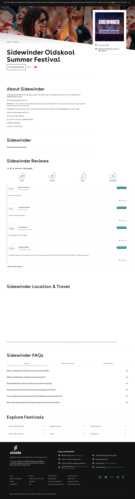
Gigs (12, 457)
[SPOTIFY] (106, 477)
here (113, 2)
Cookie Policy (13, 484)
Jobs (30, 484)
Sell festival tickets (73, 481)
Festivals (16, 42)
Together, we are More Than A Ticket (74, 467)
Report (124, 201)
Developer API (52, 478)
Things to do (41, 457)
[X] (100, 477)
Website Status (52, 476)
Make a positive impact (115, 467)
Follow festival (17, 67)
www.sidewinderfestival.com (17, 100)
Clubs (19, 457)
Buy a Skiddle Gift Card (74, 484)
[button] (67, 370)
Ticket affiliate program (54, 481)
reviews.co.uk (78, 455)
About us (31, 476)
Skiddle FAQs (71, 478)
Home (9, 42)
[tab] (27, 363)
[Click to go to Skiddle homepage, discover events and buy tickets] (15, 449)
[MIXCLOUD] (112, 477)
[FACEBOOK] (123, 477)
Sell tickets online (72, 476)
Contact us (32, 481)
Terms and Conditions (16, 478)
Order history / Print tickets (36, 478)
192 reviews (27, 168)
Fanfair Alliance (110, 463)
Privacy (12, 481)
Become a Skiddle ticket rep (56, 484)
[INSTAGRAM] (118, 477)
